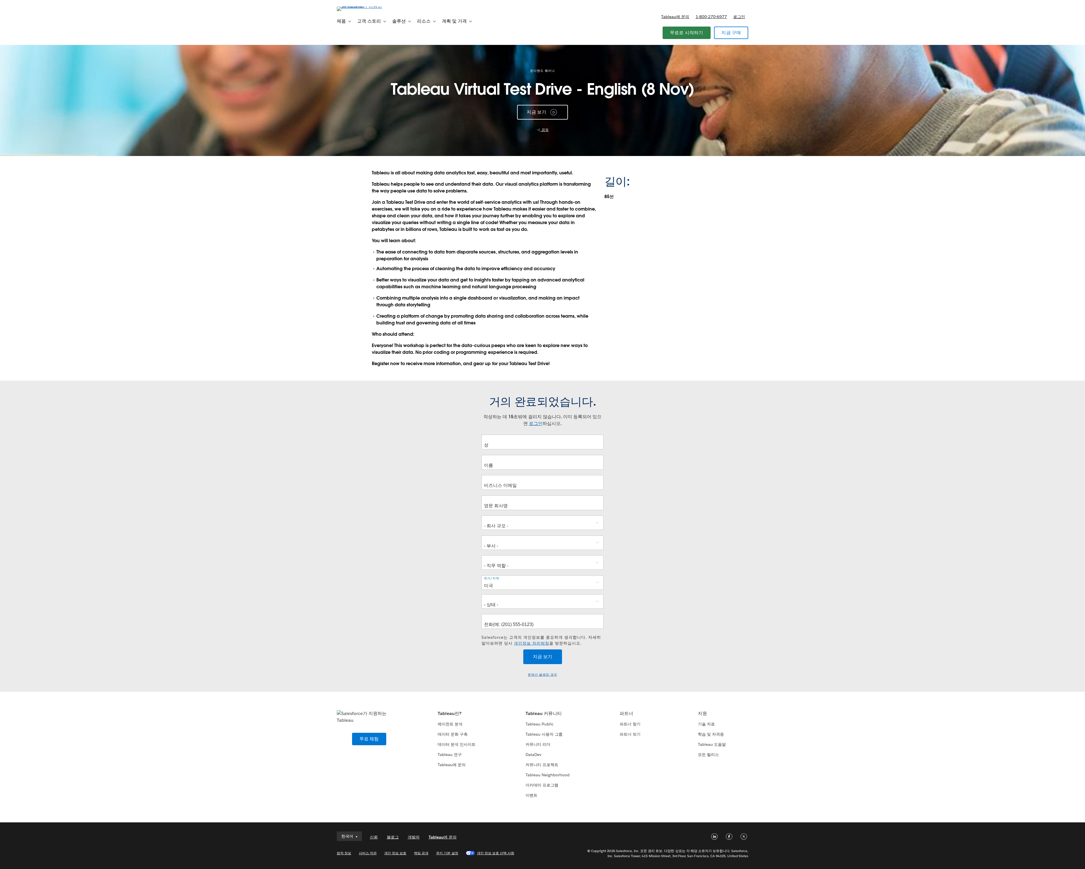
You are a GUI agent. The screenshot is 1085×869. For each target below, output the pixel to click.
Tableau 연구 (450, 754)
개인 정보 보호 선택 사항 (495, 853)
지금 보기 (536, 112)
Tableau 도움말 (712, 744)
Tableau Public (540, 724)
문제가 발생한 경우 (542, 675)
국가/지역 (491, 578)
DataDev (533, 754)
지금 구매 (731, 33)
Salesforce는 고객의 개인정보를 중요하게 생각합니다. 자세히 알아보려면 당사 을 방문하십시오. (541, 640)
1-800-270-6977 (711, 16)
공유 (544, 129)
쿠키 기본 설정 (447, 853)
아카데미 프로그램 (542, 785)
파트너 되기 (630, 734)
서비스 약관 (368, 853)
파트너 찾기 (630, 724)
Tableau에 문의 (675, 16)
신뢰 (374, 837)
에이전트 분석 (450, 724)
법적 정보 (344, 853)
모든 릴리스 (708, 754)
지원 (702, 713)
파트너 (626, 713)
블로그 (393, 837)
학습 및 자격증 (711, 734)
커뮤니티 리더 (538, 744)
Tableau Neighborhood (548, 774)
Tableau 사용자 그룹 (544, 734)
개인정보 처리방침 (531, 643)
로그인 (739, 16)
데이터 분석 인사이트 (457, 744)
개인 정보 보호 (395, 853)
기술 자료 (706, 724)
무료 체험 (369, 739)
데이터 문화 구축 (453, 734)
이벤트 (531, 795)
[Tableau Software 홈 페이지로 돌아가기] (361, 6)
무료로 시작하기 (686, 33)
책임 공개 (421, 853)
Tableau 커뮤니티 (544, 713)
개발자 (414, 837)
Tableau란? (449, 713)
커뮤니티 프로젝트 (542, 764)
